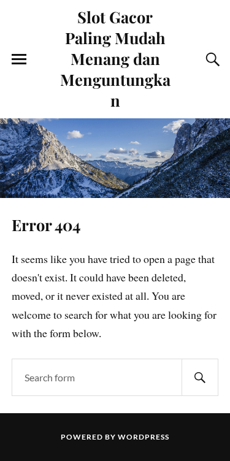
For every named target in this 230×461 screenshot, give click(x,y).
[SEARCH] (200, 377)
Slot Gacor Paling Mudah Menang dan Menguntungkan (115, 58)
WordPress (143, 436)
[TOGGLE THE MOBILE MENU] (19, 59)
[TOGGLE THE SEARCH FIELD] (211, 59)
